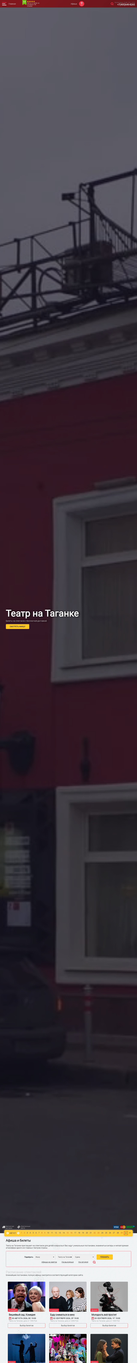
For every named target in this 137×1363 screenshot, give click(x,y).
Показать (104, 1257)
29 (122, 1233)
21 (91, 1233)
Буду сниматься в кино (62, 1314)
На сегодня (83, 1262)
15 (67, 1233)
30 (126, 1233)
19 (83, 1233)
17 (75, 1233)
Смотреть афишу (17, 627)
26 (110, 1233)
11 (52, 1233)
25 (106, 1233)
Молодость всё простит (104, 1314)
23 (98, 1233)
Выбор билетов (26, 1325)
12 (56, 1233)
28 (118, 1233)
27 (114, 1233)
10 (48, 1233)
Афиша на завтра (49, 1262)
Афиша (74, 4)
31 (130, 1233)
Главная (12, 4)
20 (87, 1233)
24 (102, 1233)
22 (95, 1233)
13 (60, 1233)
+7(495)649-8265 (126, 4)
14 (64, 1233)
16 (71, 1233)
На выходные (68, 1262)
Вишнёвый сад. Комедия (22, 1314)
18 (79, 1233)
